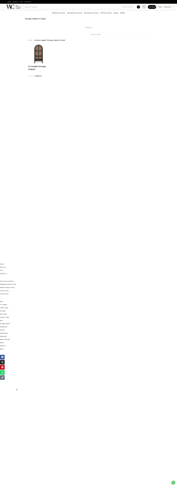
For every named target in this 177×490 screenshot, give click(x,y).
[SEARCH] (138, 7)
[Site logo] (13, 7)
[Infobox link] (144, 7)
